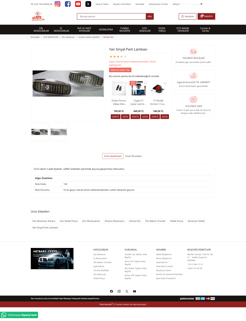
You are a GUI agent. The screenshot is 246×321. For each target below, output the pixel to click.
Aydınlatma (98, 266)
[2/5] (112, 56)
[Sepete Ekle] (115, 116)
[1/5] (111, 56)
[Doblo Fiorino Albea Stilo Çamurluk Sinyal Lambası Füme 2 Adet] (119, 88)
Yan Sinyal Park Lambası (45, 227)
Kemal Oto (135, 221)
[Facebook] (68, 3)
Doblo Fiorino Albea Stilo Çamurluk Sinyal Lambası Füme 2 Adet (119, 102)
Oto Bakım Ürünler (155, 221)
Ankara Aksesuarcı (115, 221)
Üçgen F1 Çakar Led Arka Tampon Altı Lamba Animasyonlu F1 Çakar (139, 102)
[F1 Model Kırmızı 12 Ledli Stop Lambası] (158, 88)
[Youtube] (78, 3)
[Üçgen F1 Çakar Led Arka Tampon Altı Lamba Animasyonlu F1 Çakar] (139, 88)
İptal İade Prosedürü (166, 278)
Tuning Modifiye (101, 270)
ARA (150, 16)
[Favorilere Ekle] (125, 83)
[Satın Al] (125, 116)
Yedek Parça (176, 221)
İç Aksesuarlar (100, 258)
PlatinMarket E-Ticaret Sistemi (114, 304)
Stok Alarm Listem (164, 266)
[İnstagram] (57, 3)
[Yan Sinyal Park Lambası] (68, 83)
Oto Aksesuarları (91, 221)
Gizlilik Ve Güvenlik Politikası (169, 274)
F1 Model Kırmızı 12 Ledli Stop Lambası (158, 102)
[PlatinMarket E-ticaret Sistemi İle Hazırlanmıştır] (187, 298)
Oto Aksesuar (99, 274)
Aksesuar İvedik (196, 221)
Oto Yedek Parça (69, 221)
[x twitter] (88, 3)
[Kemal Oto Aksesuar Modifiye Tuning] (54, 16)
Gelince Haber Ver (120, 69)
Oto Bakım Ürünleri (102, 262)
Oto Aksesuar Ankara (43, 221)
